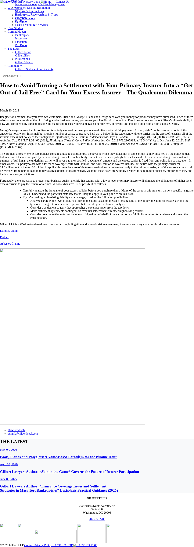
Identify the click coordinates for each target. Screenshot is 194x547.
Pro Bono (21, 21)
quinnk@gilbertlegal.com (23, 433)
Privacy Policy (43, 545)
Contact (29, 545)
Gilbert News (23, 52)
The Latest (14, 48)
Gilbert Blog (22, 55)
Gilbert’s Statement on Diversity (34, 69)
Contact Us (62, 1)
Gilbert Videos (24, 62)
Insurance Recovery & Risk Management (40, 4)
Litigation (21, 18)
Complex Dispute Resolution (32, 7)
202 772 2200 (97, 519)
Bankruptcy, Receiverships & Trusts (36, 14)
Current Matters (17, 31)
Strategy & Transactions (29, 11)
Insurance (21, 38)
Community (15, 65)
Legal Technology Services (31, 24)
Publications (22, 58)
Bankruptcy (22, 35)
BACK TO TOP (62, 545)
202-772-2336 (16, 430)
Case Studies (15, 28)
